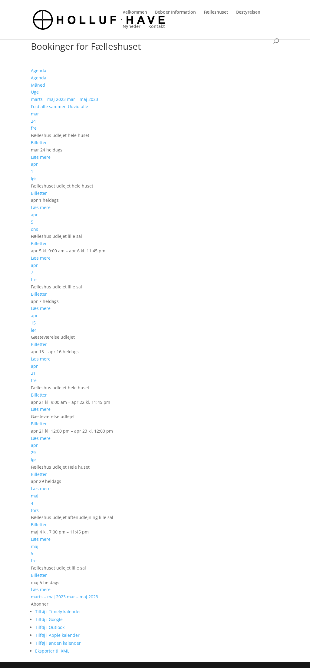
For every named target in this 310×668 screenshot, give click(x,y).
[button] (39, 604)
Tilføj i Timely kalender (58, 611)
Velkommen (135, 12)
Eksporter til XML (52, 651)
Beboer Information (175, 12)
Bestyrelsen (248, 12)
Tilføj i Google (49, 619)
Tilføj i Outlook (49, 627)
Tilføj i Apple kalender (57, 635)
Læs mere (41, 157)
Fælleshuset (216, 12)
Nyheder (131, 26)
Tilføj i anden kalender (58, 643)
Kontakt (156, 26)
